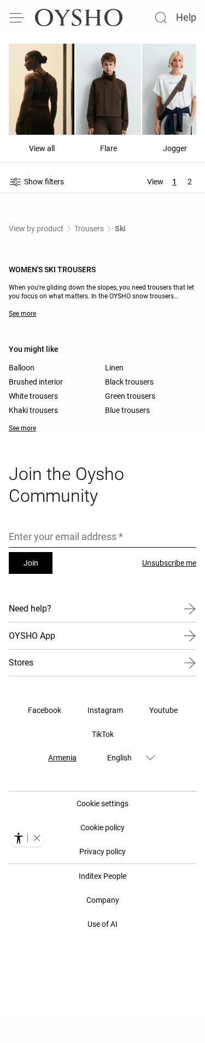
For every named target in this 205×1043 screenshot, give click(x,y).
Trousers (89, 228)
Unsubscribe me (169, 563)
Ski (120, 228)
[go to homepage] (78, 17)
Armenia (62, 758)
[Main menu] (17, 17)
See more (22, 313)
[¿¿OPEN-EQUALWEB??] (27, 838)
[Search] (160, 17)
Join (31, 563)
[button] (36, 838)
